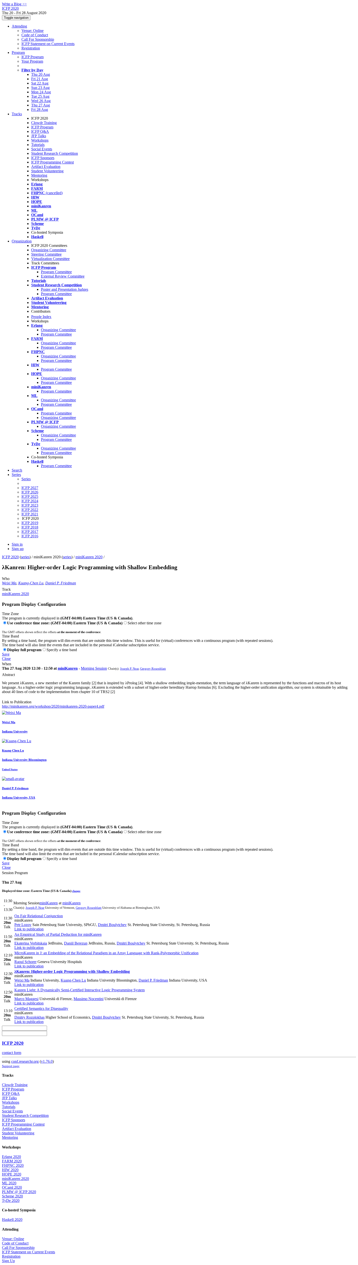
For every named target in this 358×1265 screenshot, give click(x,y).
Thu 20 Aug (40, 74)
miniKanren (68, 668)
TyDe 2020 (10, 1200)
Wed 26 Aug (41, 101)
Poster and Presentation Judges (64, 289)
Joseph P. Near (129, 668)
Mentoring (39, 175)
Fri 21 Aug (39, 79)
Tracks (17, 114)
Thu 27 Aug (40, 105)
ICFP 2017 (29, 532)
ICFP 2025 (29, 496)
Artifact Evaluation (45, 166)
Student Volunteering (47, 171)
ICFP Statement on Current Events (48, 44)
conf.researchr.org (25, 1061)
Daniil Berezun (75, 943)
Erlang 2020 (11, 1157)
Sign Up (8, 1261)
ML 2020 (9, 1183)
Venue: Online (32, 31)
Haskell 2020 (12, 1219)
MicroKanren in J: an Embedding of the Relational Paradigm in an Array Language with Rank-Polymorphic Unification (106, 953)
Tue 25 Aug (40, 96)
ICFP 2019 (29, 523)
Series (26, 479)
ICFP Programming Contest (52, 162)
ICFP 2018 (29, 527)
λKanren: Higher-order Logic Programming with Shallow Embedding (72, 971)
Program (18, 52)
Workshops (39, 140)
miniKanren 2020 (89, 557)
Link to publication (29, 929)
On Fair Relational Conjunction (38, 916)
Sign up (18, 549)
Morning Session (94, 668)
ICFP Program (32, 57)
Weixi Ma (9, 583)
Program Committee (56, 272)
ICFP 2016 (29, 536)
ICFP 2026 (29, 492)
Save (5, 654)
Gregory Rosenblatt (153, 668)
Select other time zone (144, 623)
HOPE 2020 (11, 1174)
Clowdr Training (44, 123)
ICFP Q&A (40, 131)
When (6, 664)
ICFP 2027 (29, 488)
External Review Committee (63, 276)
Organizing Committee (48, 250)
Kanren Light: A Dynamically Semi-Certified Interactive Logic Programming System (79, 990)
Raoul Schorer (25, 962)
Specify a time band (62, 650)
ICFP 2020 (10, 557)
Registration (30, 48)
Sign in (17, 544)
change (76, 890)
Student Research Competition (54, 153)
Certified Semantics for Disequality (41, 1008)
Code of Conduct (34, 35)
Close (6, 659)
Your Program (32, 61)
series (25, 557)
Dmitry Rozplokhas (29, 1017)
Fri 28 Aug (39, 109)
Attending (19, 26)
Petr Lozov (22, 925)
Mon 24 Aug (41, 92)
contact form (11, 1053)
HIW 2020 (10, 1170)
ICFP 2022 (29, 510)
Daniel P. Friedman (60, 583)
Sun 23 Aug (40, 88)
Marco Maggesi (26, 999)
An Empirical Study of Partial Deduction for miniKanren (58, 934)
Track (6, 589)
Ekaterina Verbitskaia (30, 943)
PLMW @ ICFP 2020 (19, 1192)
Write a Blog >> (14, 4)
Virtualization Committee (50, 259)
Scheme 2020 (12, 1196)
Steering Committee (46, 254)
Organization (22, 241)
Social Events (41, 149)
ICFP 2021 (29, 514)
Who (5, 579)
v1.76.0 (47, 1061)
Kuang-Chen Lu (30, 583)
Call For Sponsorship (37, 39)
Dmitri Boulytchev (112, 925)
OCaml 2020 (12, 1187)
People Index (41, 317)
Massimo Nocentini (89, 999)
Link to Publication (16, 702)
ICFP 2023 (29, 505)
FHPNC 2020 (13, 1165)
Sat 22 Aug (39, 83)
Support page (10, 1066)
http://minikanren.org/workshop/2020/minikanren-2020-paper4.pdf (53, 706)
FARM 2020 (12, 1161)
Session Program (15, 873)
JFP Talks (38, 136)
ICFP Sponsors (42, 158)
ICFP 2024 (29, 501)
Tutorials (38, 145)
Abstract (8, 675)
